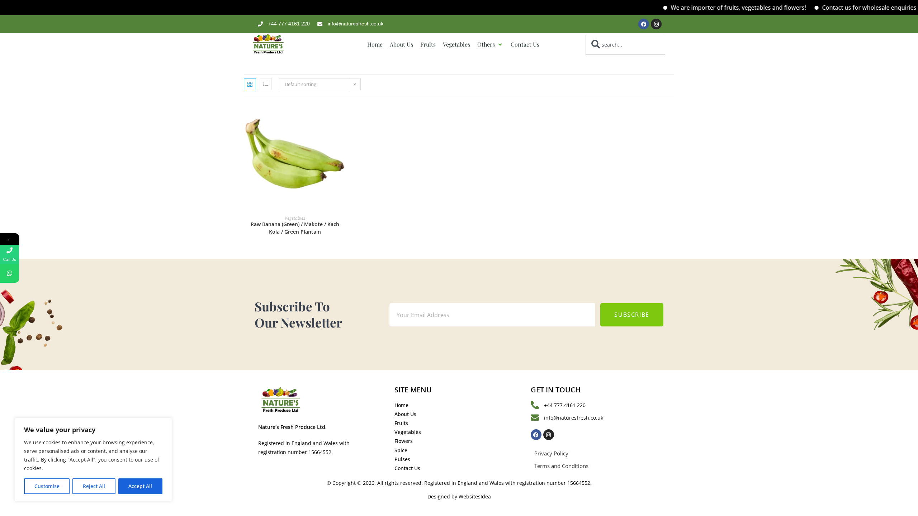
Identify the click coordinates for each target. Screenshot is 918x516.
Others (486, 44)
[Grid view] (250, 84)
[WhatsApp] (9, 273)
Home (375, 44)
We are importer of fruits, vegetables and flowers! (726, 7)
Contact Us (525, 44)
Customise (47, 486)
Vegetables (456, 44)
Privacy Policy (551, 453)
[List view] (266, 84)
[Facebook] (643, 24)
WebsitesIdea (475, 496)
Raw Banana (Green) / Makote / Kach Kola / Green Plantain (295, 228)
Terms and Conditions (561, 465)
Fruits (428, 44)
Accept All (140, 486)
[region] (93, 460)
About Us (401, 44)
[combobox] (625, 45)
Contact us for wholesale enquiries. (858, 7)
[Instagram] (656, 24)
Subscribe (631, 315)
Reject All (94, 486)
